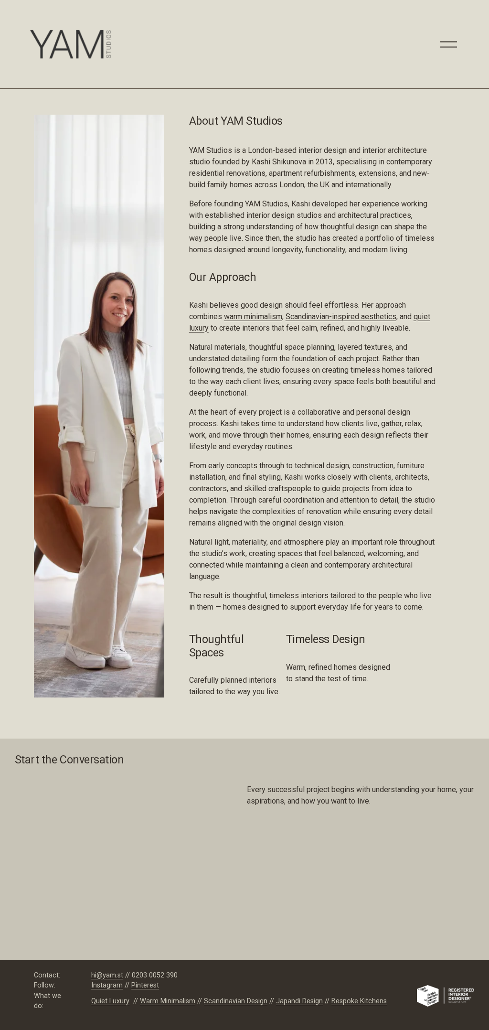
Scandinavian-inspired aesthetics (341, 316)
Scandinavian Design (235, 1001)
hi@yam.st (107, 975)
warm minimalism (253, 316)
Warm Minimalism (167, 1001)
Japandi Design (299, 1001)
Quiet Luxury (110, 1001)
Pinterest (145, 985)
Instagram (107, 985)
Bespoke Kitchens (359, 1001)
